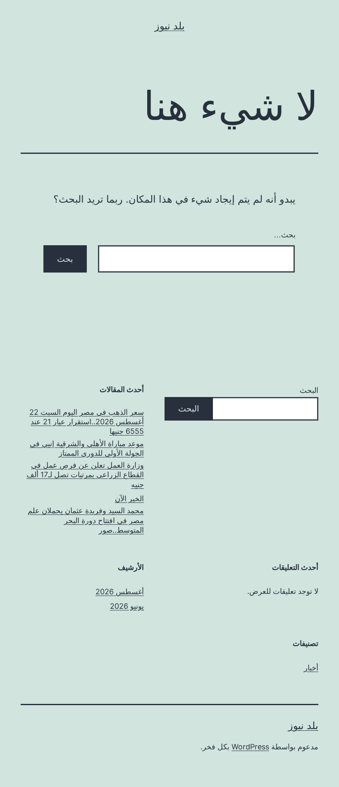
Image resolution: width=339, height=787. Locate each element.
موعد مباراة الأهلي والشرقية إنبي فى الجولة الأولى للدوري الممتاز (87, 448)
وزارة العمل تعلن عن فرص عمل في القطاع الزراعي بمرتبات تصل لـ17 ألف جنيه (85, 475)
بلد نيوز (170, 26)
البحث (309, 390)
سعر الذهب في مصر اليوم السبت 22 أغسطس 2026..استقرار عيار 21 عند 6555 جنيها (86, 422)
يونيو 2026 (127, 606)
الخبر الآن (129, 498)
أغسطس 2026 (119, 591)
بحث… (285, 235)
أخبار (311, 667)
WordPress (250, 746)
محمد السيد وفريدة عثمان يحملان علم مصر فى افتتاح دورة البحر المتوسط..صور (86, 520)
